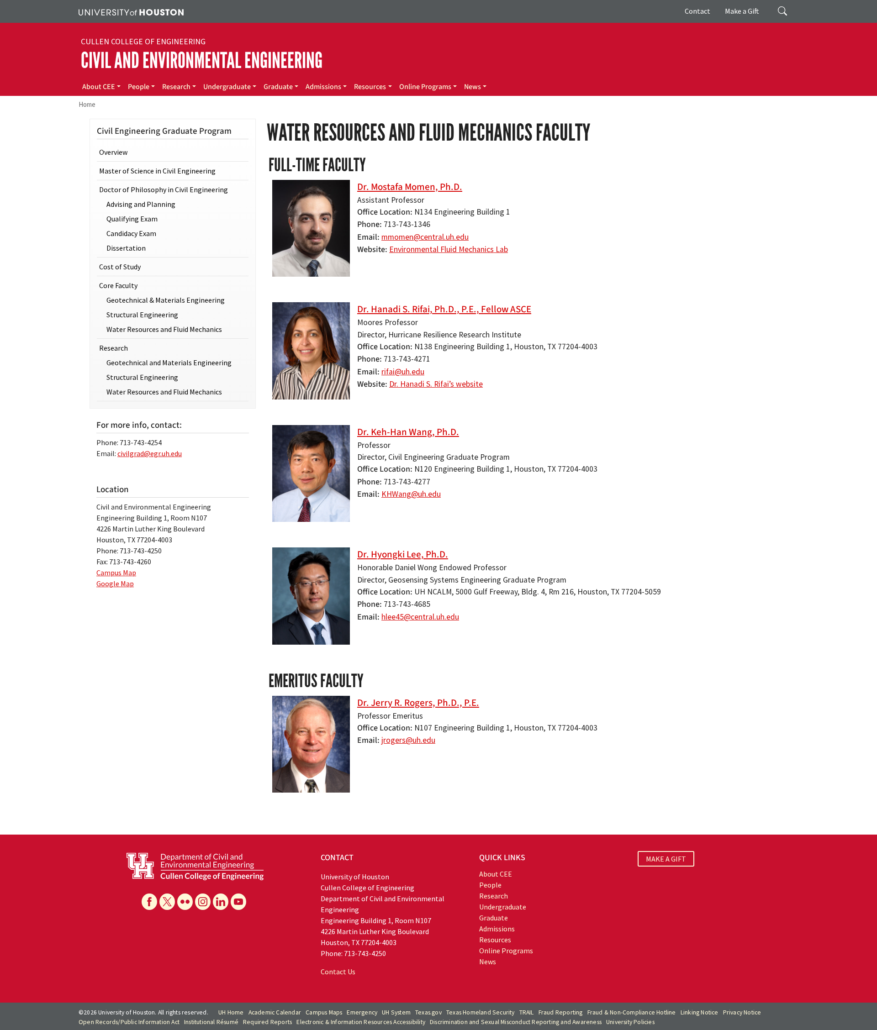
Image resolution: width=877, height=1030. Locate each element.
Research (176, 87)
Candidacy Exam (131, 233)
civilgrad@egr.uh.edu (149, 453)
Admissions (323, 87)
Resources (370, 87)
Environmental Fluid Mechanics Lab (448, 249)
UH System (396, 1012)
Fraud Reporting (561, 1012)
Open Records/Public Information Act (129, 1022)
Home (87, 104)
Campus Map (116, 572)
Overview (113, 152)
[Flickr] (185, 901)
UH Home (230, 1012)
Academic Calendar (274, 1012)
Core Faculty (118, 285)
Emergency (362, 1012)
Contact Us (338, 971)
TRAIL (526, 1012)
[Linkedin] (220, 901)
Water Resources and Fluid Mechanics (164, 329)
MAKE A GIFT (666, 858)
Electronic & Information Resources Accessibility (360, 1022)
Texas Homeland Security (480, 1012)
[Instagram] (203, 901)
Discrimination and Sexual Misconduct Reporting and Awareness (516, 1022)
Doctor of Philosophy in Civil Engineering (163, 189)
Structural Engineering (142, 314)
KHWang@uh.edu (411, 494)
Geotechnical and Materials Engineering (169, 362)
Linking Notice (700, 1012)
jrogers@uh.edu (408, 740)
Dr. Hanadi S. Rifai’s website (436, 384)
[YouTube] (238, 901)
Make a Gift (742, 11)
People (138, 87)
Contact (697, 11)
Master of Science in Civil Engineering (157, 170)
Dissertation (126, 247)
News (472, 87)
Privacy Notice (742, 1012)
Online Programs (425, 87)
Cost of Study (120, 266)
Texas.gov (428, 1012)
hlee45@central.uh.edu (420, 617)
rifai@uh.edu (402, 372)
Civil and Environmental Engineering (201, 60)
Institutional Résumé (211, 1022)
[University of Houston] (131, 11)
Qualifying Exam (132, 218)
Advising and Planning (140, 204)
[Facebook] (149, 901)
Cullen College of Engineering (143, 42)
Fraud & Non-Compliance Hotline (631, 1012)
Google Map (115, 583)
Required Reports (267, 1022)
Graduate (278, 87)
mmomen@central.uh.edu (425, 237)
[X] (167, 901)
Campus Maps (324, 1012)
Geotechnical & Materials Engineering (165, 300)
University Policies (630, 1022)
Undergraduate (227, 87)
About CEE (98, 87)
